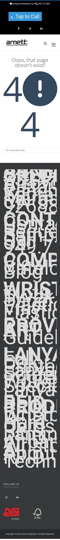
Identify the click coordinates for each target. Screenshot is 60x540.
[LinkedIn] (41, 29)
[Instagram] (30, 29)
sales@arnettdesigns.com (23, 4)
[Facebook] (19, 29)
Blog (23, 271)
